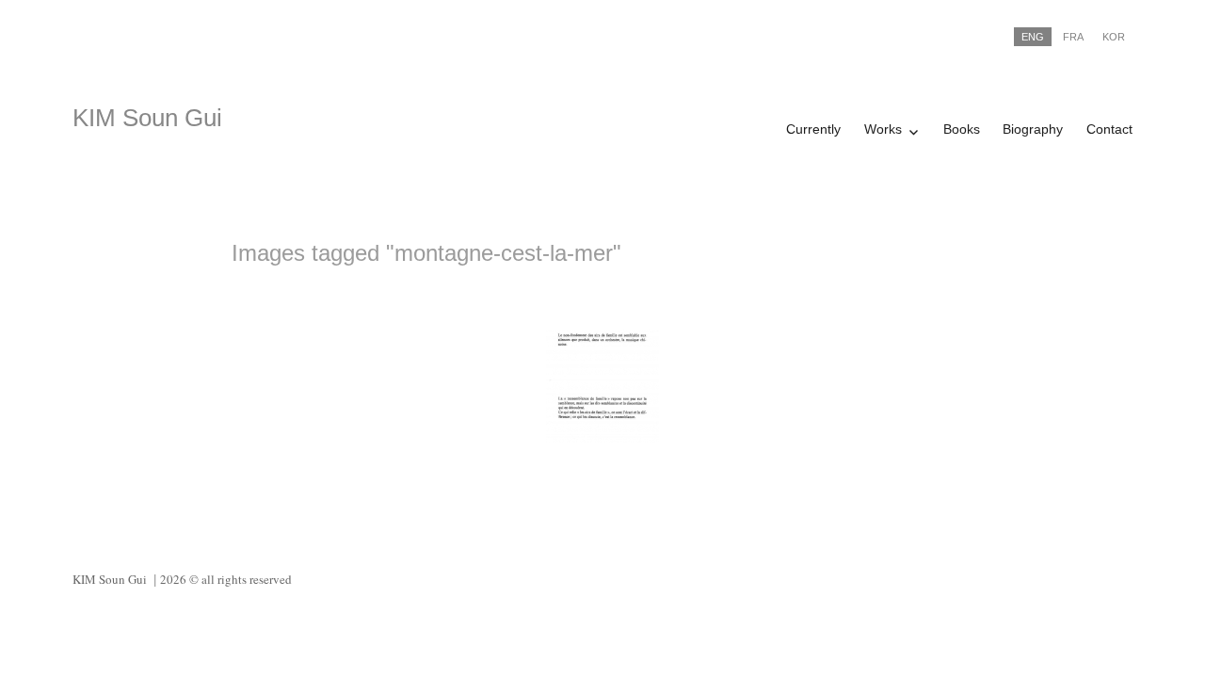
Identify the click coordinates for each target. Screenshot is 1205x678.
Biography (1033, 129)
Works (883, 129)
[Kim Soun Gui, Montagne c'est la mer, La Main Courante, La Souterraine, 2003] (602, 386)
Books (961, 129)
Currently (813, 129)
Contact (1109, 129)
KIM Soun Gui (147, 118)
